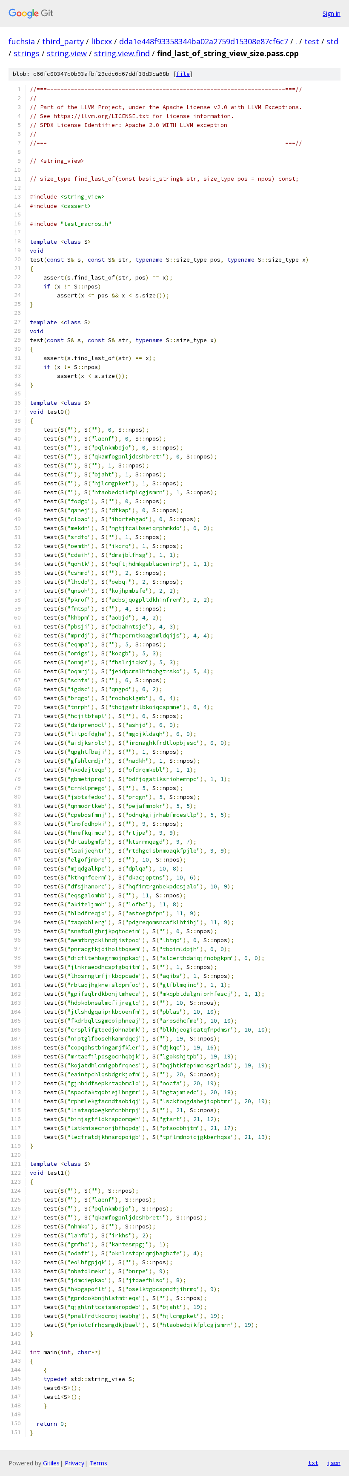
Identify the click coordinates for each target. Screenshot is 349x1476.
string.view (67, 53)
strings (27, 53)
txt (313, 1463)
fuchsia (22, 41)
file (183, 74)
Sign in (331, 13)
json (333, 1463)
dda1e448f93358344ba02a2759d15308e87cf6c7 (203, 41)
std (332, 41)
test (311, 41)
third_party (63, 41)
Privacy (74, 1463)
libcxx (101, 41)
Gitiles (51, 1463)
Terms (98, 1463)
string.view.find (122, 53)
